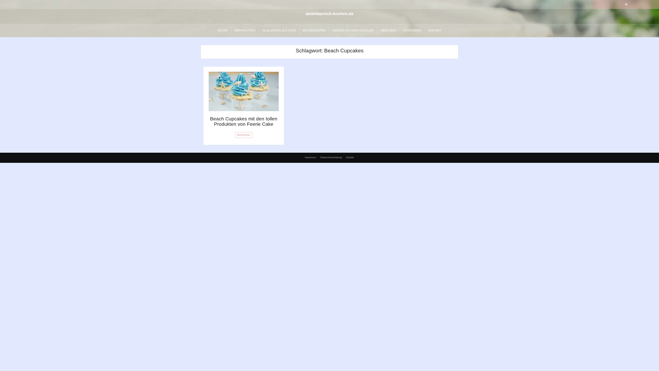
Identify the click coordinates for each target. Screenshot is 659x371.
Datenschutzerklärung (331, 157)
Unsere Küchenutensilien (353, 30)
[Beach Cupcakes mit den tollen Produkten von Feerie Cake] (244, 91)
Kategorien (412, 30)
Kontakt (434, 30)
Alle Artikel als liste (279, 30)
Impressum (310, 157)
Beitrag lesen (243, 135)
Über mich (388, 30)
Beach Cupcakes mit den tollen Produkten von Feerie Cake (243, 121)
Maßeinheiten (314, 30)
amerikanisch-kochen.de (330, 13)
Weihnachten (245, 30)
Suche (223, 30)
